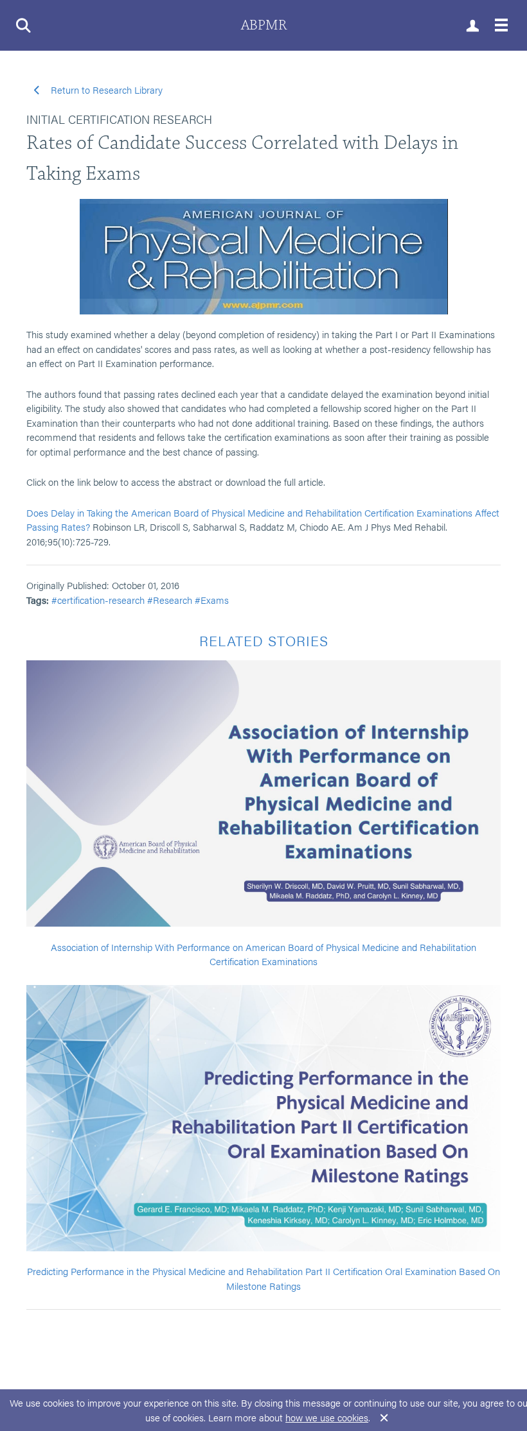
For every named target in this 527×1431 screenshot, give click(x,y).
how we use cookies (326, 1417)
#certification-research (98, 599)
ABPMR (264, 25)
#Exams (212, 599)
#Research (169, 599)
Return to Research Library (105, 89)
